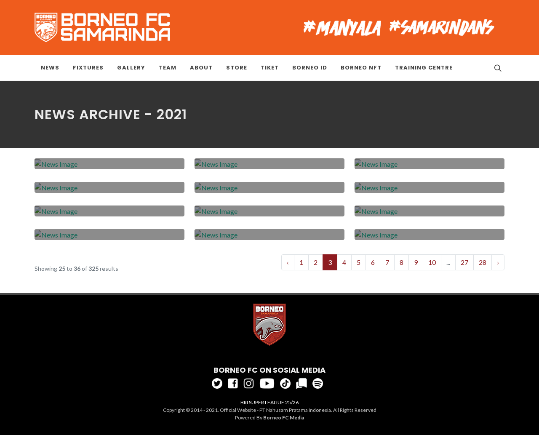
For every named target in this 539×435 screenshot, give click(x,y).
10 (432, 262)
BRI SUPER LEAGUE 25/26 (269, 402)
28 (482, 262)
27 (464, 262)
